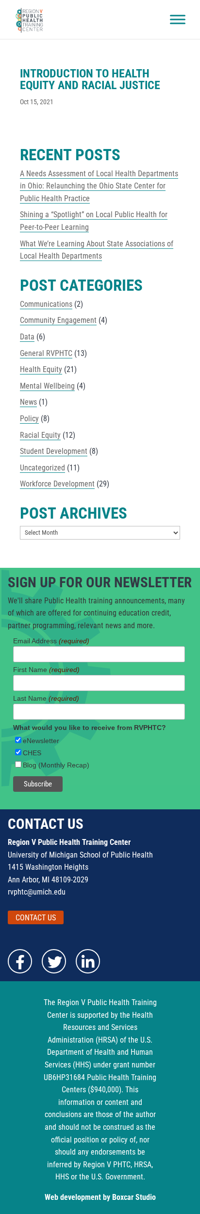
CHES (32, 753)
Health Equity (41, 369)
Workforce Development (57, 483)
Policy (29, 418)
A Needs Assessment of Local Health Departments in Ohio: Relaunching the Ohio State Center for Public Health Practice (99, 186)
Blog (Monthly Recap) (56, 765)
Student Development (53, 451)
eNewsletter (41, 741)
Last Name (46, 698)
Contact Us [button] (36, 917)
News (28, 402)
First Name (46, 669)
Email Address (51, 641)
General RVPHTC (46, 353)
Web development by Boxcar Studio (100, 1197)
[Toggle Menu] (177, 19)
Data (27, 336)
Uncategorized (42, 467)
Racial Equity (40, 435)
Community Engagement (58, 320)
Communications (46, 304)
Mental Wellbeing (47, 386)
